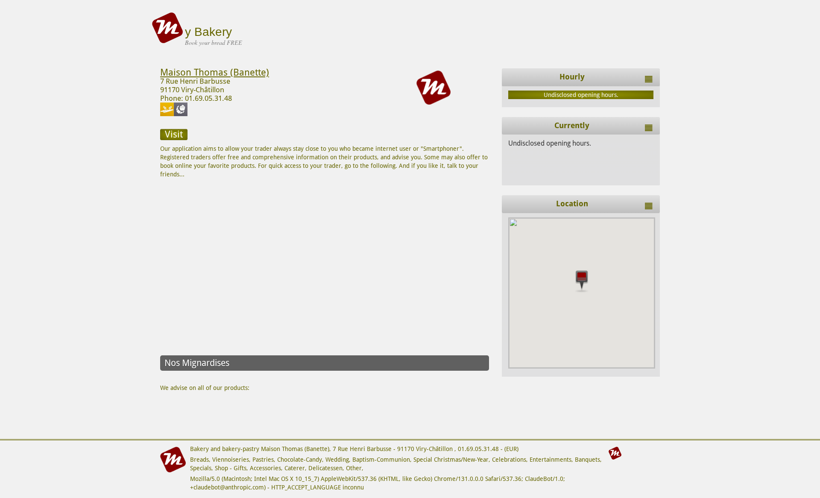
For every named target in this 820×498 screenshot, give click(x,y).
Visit (174, 134)
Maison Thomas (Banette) (214, 72)
